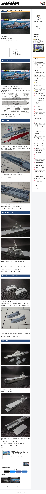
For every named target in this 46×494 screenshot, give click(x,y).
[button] (44, 30)
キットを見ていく (15, 51)
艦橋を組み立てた (15, 53)
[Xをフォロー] (38, 28)
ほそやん (38, 19)
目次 (14, 49)
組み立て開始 (14, 52)
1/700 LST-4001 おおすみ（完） (6, 467)
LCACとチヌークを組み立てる (17, 54)
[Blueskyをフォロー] (40, 28)
